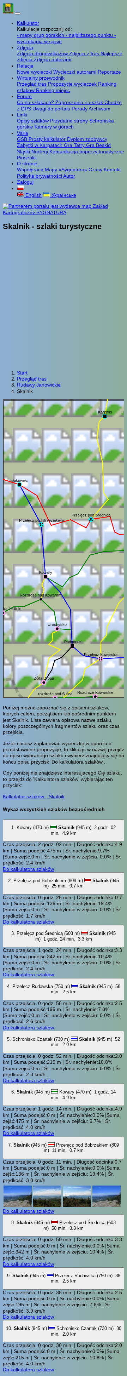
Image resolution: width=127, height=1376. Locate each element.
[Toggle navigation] (17, 13)
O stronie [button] (27, 163)
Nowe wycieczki (35, 72)
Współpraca (31, 169)
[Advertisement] (63, 301)
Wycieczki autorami (75, 72)
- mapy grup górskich (41, 35)
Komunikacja (64, 151)
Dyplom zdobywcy (87, 139)
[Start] (9, 12)
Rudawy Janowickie (39, 385)
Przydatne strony (69, 121)
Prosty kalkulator (48, 139)
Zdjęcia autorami (52, 59)
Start (22, 373)
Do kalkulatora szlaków (28, 869)
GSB (23, 139)
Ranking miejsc (53, 90)
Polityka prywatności (40, 176)
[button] (20, 188)
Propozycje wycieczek (73, 84)
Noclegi (40, 151)
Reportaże (109, 72)
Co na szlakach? (36, 102)
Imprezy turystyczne (101, 151)
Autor (69, 176)
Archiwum (99, 109)
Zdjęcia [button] (25, 47)
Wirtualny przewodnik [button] (41, 78)
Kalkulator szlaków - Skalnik (34, 796)
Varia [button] (22, 133)
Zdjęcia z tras (85, 53)
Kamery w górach (54, 127)
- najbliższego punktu (90, 35)
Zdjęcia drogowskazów (43, 53)
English (33, 195)
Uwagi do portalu (52, 109)
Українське (63, 195)
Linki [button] (22, 115)
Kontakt (112, 169)
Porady (80, 109)
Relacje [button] (25, 66)
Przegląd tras (32, 84)
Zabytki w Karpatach (40, 145)
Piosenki (26, 157)
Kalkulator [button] (28, 23)
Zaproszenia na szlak (79, 102)
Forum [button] (24, 96)
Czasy (96, 169)
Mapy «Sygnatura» (67, 169)
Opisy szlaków (33, 121)
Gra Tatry (75, 145)
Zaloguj (25, 182)
